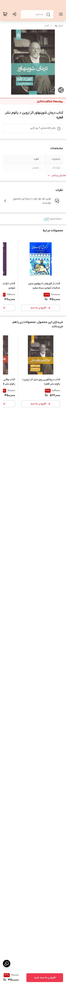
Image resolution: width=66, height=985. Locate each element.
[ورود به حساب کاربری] (15, 14)
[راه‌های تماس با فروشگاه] (6, 963)
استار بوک (58, 25)
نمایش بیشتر (59, 175)
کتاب (46, 25)
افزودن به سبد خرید (45, 977)
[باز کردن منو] (60, 14)
